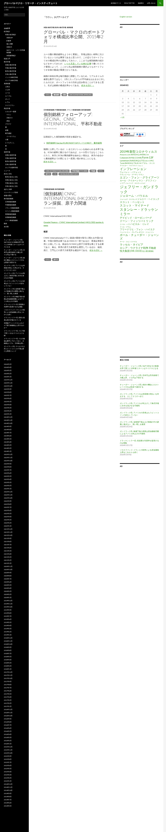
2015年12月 (8, 747)
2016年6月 (8, 728)
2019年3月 (8, 629)
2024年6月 (8, 436)
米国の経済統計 (10, 35)
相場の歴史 (8, 195)
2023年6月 (8, 473)
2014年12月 (8, 784)
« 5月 (122, 117)
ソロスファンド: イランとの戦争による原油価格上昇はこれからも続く (14, 312)
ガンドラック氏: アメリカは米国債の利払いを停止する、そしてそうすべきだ (139, 395)
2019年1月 (8, 635)
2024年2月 (8, 448)
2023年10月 (8, 461)
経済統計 (7, 31)
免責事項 (141, 3)
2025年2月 (8, 411)
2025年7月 (8, 395)
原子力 (48, 174)
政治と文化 (8, 174)
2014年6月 (8, 803)
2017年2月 (8, 703)
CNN (147, 155)
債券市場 (7, 152)
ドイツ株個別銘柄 (11, 220)
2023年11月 (8, 458)
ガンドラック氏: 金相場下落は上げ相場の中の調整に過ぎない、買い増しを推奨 (139, 423)
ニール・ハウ (125, 224)
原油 (8, 121)
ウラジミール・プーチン (129, 175)
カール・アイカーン (129, 180)
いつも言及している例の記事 (77, 63)
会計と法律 (8, 189)
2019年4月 (8, 625)
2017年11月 (8, 675)
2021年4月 (8, 554)
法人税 (145, 251)
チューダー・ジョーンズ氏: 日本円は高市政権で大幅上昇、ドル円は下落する (139, 376)
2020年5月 (8, 585)
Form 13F (148, 157)
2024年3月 (8, 445)
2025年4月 (8, 405)
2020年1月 (8, 597)
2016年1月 (8, 744)
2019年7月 (8, 616)
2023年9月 (8, 464)
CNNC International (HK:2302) (57, 171)
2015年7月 (8, 762)
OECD (147, 161)
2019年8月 (8, 613)
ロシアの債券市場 (11, 167)
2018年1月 (8, 669)
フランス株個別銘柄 (74, 110)
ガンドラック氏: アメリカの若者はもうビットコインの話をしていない (14, 283)
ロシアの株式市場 (11, 80)
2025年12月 (8, 380)
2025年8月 (8, 392)
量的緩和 (56, 95)
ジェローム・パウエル (134, 195)
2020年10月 (8, 569)
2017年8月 (8, 685)
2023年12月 (8, 454)
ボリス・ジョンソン (146, 232)
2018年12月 (8, 638)
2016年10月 (8, 716)
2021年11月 (8, 532)
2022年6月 (8, 510)
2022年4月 (8, 517)
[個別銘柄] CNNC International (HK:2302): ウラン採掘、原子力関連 (73, 198)
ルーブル (8, 96)
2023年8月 (8, 467)
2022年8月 (8, 504)
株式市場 (7, 62)
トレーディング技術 (11, 192)
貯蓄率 (8, 41)
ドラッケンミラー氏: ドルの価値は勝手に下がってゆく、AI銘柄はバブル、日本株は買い (14, 341)
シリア (122, 183)
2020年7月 (8, 579)
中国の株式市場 (10, 68)
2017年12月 (8, 672)
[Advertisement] (140, 52)
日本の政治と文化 (11, 186)
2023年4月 (8, 479)
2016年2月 (8, 741)
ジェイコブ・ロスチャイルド (135, 183)
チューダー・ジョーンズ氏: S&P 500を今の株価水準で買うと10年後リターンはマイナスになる (139, 367)
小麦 (6, 139)
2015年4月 (8, 772)
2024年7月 (8, 433)
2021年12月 (8, 529)
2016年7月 (8, 725)
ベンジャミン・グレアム (129, 232)
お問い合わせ (151, 3)
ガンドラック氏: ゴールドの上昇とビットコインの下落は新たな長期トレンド (14, 348)
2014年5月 (8, 806)
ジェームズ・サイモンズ (128, 199)
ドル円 (7, 90)
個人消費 (9, 44)
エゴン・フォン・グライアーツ (139, 177)
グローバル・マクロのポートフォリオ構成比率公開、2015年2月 (74, 36)
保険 (64, 95)
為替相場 (70, 27)
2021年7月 (8, 545)
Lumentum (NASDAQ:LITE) (132, 160)
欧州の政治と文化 (11, 177)
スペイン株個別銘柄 (12, 211)
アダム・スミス (148, 163)
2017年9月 (8, 681)
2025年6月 (8, 398)
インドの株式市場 (11, 77)
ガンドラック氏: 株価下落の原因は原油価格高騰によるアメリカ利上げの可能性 (139, 432)
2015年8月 (8, 759)
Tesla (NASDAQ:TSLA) (129, 163)
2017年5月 (8, 694)
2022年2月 (8, 523)
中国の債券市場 (10, 158)
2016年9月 (8, 719)
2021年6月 (8, 548)
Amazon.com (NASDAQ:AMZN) (133, 154)
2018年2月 (8, 666)
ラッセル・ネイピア (131, 244)
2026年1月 (8, 377)
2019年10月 (8, 607)
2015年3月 (8, 775)
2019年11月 (8, 604)
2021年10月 (8, 535)
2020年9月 (8, 573)
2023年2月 (8, 485)
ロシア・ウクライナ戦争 (134, 247)
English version (126, 17)
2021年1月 (8, 563)
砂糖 (6, 130)
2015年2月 (8, 778)
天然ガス (9, 118)
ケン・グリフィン (148, 180)
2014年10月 (8, 790)
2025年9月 (8, 389)
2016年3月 (8, 737)
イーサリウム (11, 136)
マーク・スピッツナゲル (128, 242)
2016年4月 (8, 734)
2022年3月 (8, 520)
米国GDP (9, 38)
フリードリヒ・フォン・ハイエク (137, 229)
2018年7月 (8, 653)
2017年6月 (8, 691)
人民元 (7, 87)
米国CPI (9, 47)
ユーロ (7, 93)
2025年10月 (8, 386)
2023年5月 (8, 476)
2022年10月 (8, 498)
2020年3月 (8, 591)
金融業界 (7, 28)
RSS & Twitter (129, 3)
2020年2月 (8, 594)
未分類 (6, 227)
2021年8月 (8, 541)
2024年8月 (8, 430)
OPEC (151, 161)
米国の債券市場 (10, 155)
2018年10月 (8, 644)
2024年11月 (8, 420)
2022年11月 (8, 495)
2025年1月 (8, 414)
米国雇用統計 (11, 56)
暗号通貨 (8, 133)
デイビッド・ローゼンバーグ (136, 217)
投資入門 (7, 59)
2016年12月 (8, 709)
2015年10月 (8, 753)
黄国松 (151, 251)
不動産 (93, 171)
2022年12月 (8, 492)
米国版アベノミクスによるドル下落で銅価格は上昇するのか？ (14, 325)
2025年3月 (8, 408)
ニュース (7, 171)
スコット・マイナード (134, 205)
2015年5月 (8, 769)
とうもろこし (10, 143)
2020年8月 (8, 576)
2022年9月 (8, 501)
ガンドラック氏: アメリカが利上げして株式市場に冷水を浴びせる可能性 (139, 404)
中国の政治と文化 (11, 183)
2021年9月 (8, 538)
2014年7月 (8, 800)
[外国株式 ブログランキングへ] (127, 134)
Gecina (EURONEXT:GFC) (69, 174)
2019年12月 (8, 601)
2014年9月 (8, 793)
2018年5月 (8, 657)
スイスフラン (10, 105)
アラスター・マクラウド (128, 166)
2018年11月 (8, 641)
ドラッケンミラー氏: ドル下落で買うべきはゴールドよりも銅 (14, 333)
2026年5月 (8, 364)
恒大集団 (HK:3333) (131, 250)
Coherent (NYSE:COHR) (131, 157)
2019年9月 (8, 610)
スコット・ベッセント (132, 201)
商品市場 (7, 108)
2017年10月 (8, 678)
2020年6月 (8, 582)
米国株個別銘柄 (10, 217)
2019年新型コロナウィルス (138, 151)
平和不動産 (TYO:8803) (79, 171)
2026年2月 (8, 374)
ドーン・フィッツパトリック (137, 220)
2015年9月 (8, 756)
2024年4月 (8, 442)
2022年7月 (8, 507)
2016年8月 (8, 722)
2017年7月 (8, 688)
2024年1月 (8, 451)
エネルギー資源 (10, 111)
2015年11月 (8, 750)
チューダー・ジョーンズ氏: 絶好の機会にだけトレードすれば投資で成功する (139, 385)
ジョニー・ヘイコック (148, 199)
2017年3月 (8, 700)
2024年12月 (8, 417)
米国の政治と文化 (11, 180)
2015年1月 (8, 781)
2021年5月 (8, 551)
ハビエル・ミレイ (139, 224)
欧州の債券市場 (10, 161)
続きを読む (87, 85)
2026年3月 (8, 370)
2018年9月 (8, 647)
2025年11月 (8, 383)
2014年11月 (8, 787)
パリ (55, 174)
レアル (7, 102)
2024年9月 (8, 426)
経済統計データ (116, 3)
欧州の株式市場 (60, 27)
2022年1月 (8, 526)
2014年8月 (8, 797)
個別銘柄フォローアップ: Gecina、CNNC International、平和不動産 (73, 119)
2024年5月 (8, 439)
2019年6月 (8, 619)
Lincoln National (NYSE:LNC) (81, 95)
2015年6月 (8, 765)
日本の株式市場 (10, 74)
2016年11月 (8, 713)
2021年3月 (8, 557)
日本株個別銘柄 (49, 110)
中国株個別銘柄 (60, 110)
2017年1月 (8, 706)
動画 (5, 223)
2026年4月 (8, 367)
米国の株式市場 (49, 27)
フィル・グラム (125, 227)
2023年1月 (8, 489)
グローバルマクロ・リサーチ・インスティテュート (31, 3)
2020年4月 (8, 588)
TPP (140, 163)
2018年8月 (8, 650)
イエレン (140, 165)
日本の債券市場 (10, 164)
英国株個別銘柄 (10, 214)
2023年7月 (8, 470)
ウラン (48, 95)
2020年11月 (8, 566)
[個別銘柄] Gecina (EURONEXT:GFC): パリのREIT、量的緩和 (74, 143)
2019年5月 (8, 622)
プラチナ (8, 124)
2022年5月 (8, 513)
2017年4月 (8, 697)
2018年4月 (8, 660)
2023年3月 (8, 482)
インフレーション (133, 169)
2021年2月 (8, 560)
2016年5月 (8, 731)
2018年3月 (8, 663)
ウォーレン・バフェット (130, 172)
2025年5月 (8, 402)
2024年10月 (8, 423)
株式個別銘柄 (86, 110)
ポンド (7, 99)
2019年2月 (8, 632)
